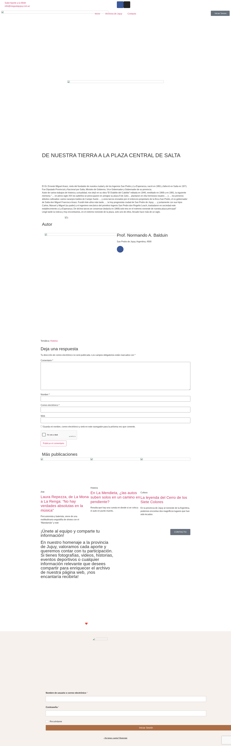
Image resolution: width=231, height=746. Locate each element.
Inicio (97, 14)
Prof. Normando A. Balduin (142, 235)
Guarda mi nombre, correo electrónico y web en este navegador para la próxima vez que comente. (89, 427)
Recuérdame (56, 721)
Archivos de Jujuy (113, 14)
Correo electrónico (50, 405)
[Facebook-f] (120, 4)
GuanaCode (98, 624)
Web (43, 416)
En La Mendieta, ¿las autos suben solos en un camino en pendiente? (115, 497)
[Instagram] (127, 4)
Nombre (45, 394)
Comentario (47, 360)
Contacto (132, 14)
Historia (54, 341)
